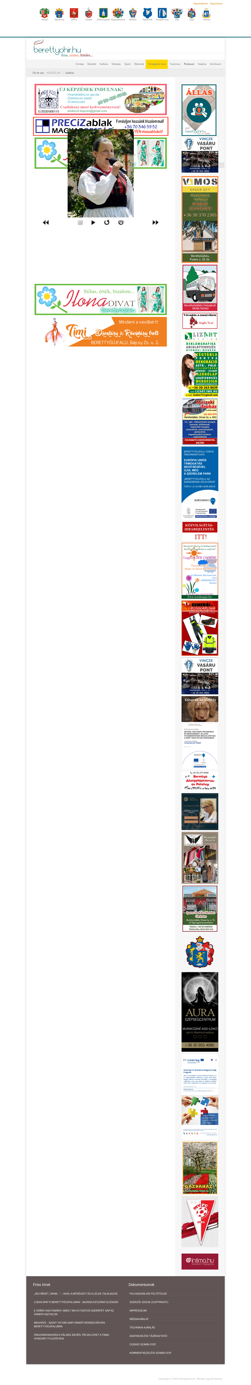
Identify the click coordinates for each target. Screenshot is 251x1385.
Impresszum (138, 1310)
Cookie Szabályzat (143, 1344)
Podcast (189, 64)
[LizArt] (200, 363)
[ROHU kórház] (200, 1096)
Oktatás (116, 64)
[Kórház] (199, 746)
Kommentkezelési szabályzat (151, 1352)
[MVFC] (200, 1221)
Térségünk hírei (157, 64)
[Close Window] (121, 222)
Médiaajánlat (139, 1319)
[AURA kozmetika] (200, 1011)
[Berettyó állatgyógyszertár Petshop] (200, 781)
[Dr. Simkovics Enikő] (200, 811)
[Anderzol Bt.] (101, 99)
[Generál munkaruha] (200, 628)
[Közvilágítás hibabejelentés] (199, 531)
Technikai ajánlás (142, 1327)
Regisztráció (216, 3)
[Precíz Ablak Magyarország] (100, 126)
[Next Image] (155, 222)
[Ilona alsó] (101, 299)
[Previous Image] (46, 222)
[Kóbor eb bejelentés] (200, 708)
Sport (127, 64)
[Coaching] (200, 570)
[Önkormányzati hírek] (200, 951)
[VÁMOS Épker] (200, 219)
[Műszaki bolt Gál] (199, 421)
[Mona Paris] (200, 857)
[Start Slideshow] (93, 222)
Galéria (202, 64)
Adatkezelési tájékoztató (148, 1335)
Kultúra (104, 64)
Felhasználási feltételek (148, 1293)
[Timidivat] (101, 331)
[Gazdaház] (199, 1167)
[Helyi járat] (199, 287)
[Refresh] (107, 222)
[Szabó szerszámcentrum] (199, 908)
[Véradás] (199, 320)
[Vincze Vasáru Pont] (200, 675)
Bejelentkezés (201, 3)
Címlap (80, 64)
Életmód (139, 64)
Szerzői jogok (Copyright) (149, 1302)
